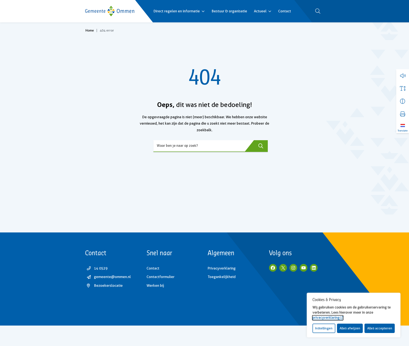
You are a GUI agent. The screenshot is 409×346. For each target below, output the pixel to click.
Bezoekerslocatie (108, 285)
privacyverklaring (326, 318)
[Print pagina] (402, 114)
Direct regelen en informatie (176, 11)
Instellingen (324, 328)
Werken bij (155, 285)
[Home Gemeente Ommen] (109, 11)
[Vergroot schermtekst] (402, 88)
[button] (402, 75)
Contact (284, 11)
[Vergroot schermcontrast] (402, 101)
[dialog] (353, 315)
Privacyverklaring (222, 268)
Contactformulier (160, 277)
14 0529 (101, 268)
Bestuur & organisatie (229, 11)
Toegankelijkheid (222, 277)
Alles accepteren (379, 328)
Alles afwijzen (350, 328)
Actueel (260, 11)
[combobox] (210, 146)
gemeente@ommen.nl (112, 277)
